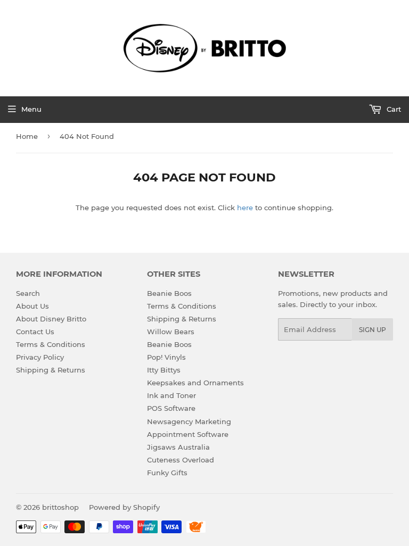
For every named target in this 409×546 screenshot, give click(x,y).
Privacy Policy (40, 357)
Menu (31, 109)
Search (28, 293)
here (245, 207)
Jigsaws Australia (178, 447)
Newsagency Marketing (189, 421)
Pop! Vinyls (166, 357)
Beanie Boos (169, 293)
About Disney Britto (51, 319)
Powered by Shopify (124, 507)
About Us (32, 306)
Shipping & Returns (50, 370)
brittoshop (60, 507)
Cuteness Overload (180, 460)
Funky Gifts (167, 472)
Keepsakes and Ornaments (195, 382)
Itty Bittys (164, 370)
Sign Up (372, 330)
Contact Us (35, 331)
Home (27, 136)
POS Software (171, 408)
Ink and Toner (171, 395)
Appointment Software (187, 434)
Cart (393, 109)
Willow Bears (170, 331)
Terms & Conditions (50, 344)
